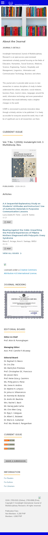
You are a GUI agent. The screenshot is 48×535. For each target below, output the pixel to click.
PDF (8, 222)
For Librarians (9, 486)
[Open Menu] (2, 2)
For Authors (8, 482)
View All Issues (11, 253)
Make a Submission (15, 461)
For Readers (8, 478)
